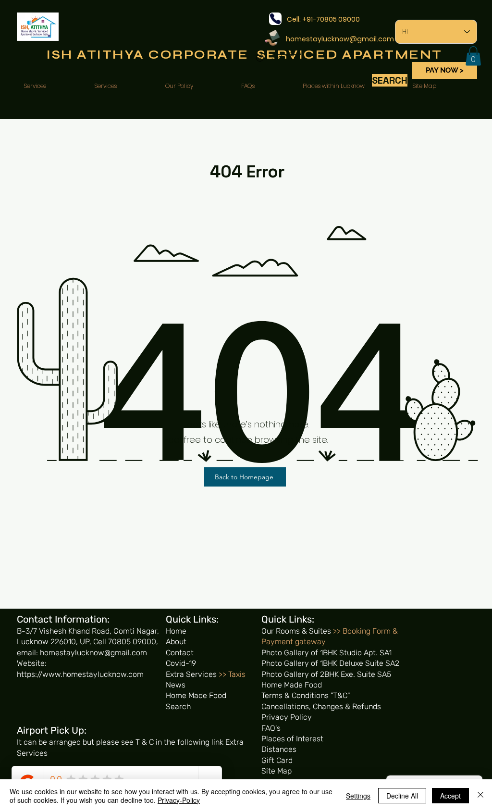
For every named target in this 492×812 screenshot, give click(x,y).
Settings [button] (358, 795)
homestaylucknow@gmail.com (340, 39)
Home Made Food (196, 695)
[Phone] (275, 18)
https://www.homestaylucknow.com (80, 674)
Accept (450, 795)
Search (178, 706)
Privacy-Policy (179, 800)
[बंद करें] (480, 795)
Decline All (402, 795)
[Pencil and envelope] (272, 37)
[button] (473, 56)
